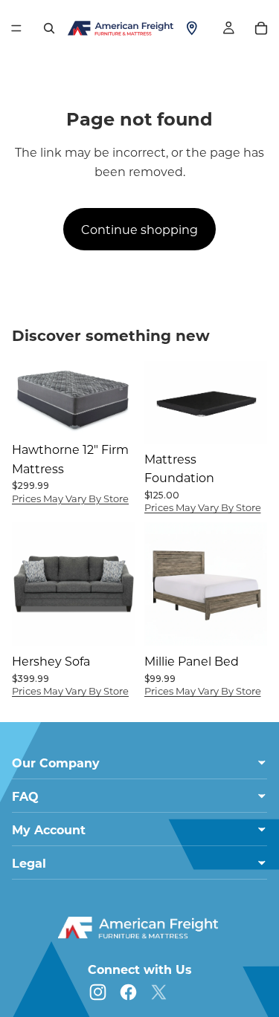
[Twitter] (159, 992)
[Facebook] (128, 992)
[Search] (49, 28)
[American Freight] (140, 928)
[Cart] (261, 28)
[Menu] (16, 28)
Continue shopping (139, 229)
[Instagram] (98, 992)
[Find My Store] (192, 28)
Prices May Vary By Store (70, 498)
